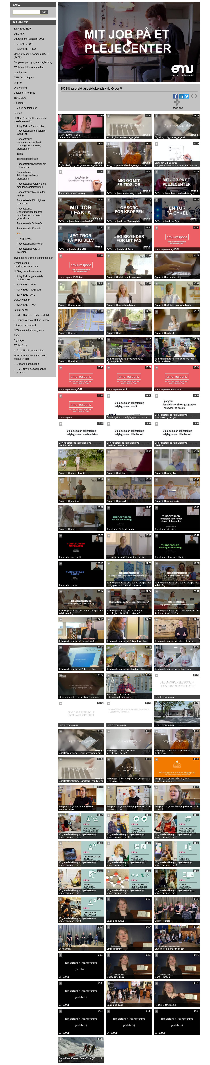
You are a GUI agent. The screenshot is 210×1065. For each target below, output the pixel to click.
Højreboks (25, 238)
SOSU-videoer (22, 299)
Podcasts (178, 107)
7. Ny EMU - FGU (26, 49)
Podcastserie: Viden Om (30, 223)
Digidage (19, 340)
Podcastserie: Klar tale (29, 228)
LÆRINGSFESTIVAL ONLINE (33, 315)
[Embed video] (194, 96)
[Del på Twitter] (186, 97)
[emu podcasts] (177, 102)
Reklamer (19, 103)
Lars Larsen (20, 72)
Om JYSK (19, 33)
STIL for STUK (25, 44)
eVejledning (20, 87)
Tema (20, 153)
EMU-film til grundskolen (30, 350)
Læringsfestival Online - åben (33, 320)
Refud (17, 335)
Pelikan (18, 113)
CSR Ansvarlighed (24, 77)
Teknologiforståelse (27, 159)
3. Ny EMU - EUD (26, 284)
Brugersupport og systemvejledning (33, 62)
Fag (19, 233)
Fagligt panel (21, 310)
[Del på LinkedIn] (181, 97)
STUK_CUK (20, 345)
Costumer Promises (24, 92)
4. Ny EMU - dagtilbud (29, 289)
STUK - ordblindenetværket (29, 67)
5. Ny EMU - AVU (26, 294)
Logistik (18, 82)
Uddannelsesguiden (28, 364)
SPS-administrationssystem (29, 330)
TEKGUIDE (20, 98)
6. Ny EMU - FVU (26, 305)
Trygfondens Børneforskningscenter (33, 258)
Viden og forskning (27, 108)
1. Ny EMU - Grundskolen (31, 126)
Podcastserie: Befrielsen (30, 243)
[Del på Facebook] (175, 97)
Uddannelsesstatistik (25, 325)
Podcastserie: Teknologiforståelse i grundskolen (28, 175)
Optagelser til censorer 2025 (29, 39)
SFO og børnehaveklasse (28, 271)
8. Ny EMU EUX (22, 28)
